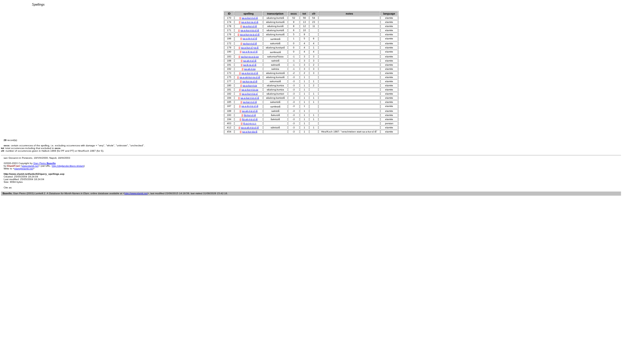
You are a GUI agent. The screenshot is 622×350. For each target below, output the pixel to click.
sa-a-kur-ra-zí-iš (249, 22)
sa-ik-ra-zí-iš (249, 64)
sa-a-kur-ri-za (250, 85)
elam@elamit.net (23, 168)
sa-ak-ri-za (250, 69)
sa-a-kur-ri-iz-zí (250, 93)
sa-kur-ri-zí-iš (250, 43)
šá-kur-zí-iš (250, 115)
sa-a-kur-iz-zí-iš (250, 73)
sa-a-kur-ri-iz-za (250, 89)
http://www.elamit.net (135, 193)
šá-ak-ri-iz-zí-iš (250, 119)
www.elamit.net (30, 166)
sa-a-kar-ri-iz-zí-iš (250, 97)
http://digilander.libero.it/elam (68, 166)
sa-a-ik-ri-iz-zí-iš (250, 106)
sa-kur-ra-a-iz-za (250, 56)
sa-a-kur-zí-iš (250, 26)
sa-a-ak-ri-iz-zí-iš (250, 127)
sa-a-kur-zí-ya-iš (250, 47)
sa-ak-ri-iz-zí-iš (250, 111)
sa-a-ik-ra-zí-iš (250, 51)
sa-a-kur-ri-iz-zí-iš (250, 30)
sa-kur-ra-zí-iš (249, 81)
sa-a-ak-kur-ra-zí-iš (250, 77)
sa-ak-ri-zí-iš (249, 60)
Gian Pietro (44, 163)
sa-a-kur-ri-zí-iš (250, 18)
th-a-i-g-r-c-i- (249, 123)
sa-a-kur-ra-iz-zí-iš (249, 34)
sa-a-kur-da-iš (249, 131)
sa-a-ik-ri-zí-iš (250, 38)
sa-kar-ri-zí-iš (250, 102)
